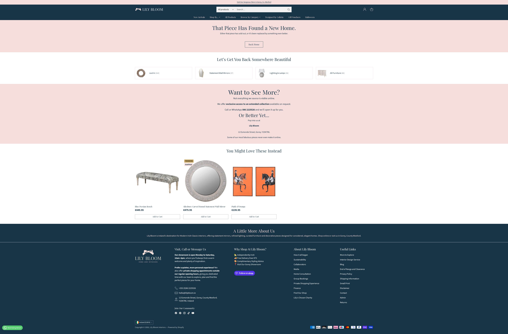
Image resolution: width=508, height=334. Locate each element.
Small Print (345, 283)
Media (296, 269)
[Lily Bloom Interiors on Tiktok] (188, 313)
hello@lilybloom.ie (187, 293)
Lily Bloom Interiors (158, 327)
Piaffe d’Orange (238, 206)
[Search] (289, 9)
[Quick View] (176, 162)
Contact (343, 293)
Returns (343, 302)
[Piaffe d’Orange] (254, 180)
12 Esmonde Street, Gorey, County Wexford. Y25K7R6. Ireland (198, 299)
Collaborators (300, 264)
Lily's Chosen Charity (303, 297)
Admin (343, 297)
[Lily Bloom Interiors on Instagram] (184, 313)
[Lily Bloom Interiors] (149, 9)
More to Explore (347, 255)
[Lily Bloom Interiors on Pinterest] (180, 313)
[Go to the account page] (364, 9)
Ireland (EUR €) (144, 322)
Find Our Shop (300, 293)
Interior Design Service (350, 259)
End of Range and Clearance (352, 269)
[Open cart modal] (371, 9)
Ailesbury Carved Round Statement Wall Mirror (204, 206)
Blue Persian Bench (143, 206)
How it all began (301, 255)
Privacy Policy (346, 274)
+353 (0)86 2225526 (187, 288)
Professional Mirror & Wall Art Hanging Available (254, 2)
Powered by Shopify (176, 327)
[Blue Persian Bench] (157, 180)
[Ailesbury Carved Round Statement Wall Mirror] (205, 180)
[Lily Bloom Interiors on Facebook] (176, 313)
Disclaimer (344, 288)
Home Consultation (302, 274)
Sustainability (300, 259)
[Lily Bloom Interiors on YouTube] (192, 313)
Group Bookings (301, 278)
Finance (297, 288)
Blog (342, 264)
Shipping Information (349, 278)
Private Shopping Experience (306, 283)
